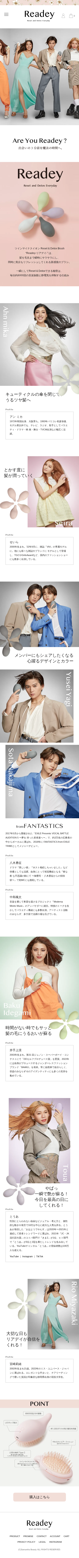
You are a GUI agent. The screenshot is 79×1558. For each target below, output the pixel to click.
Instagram (27, 1256)
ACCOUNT (55, 1536)
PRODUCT (15, 1536)
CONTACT (42, 1536)
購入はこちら (39, 1497)
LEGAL (42, 1542)
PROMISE (28, 1536)
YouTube (14, 1256)
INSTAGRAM (55, 1542)
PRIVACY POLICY (26, 1542)
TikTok (39, 1256)
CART (66, 1536)
